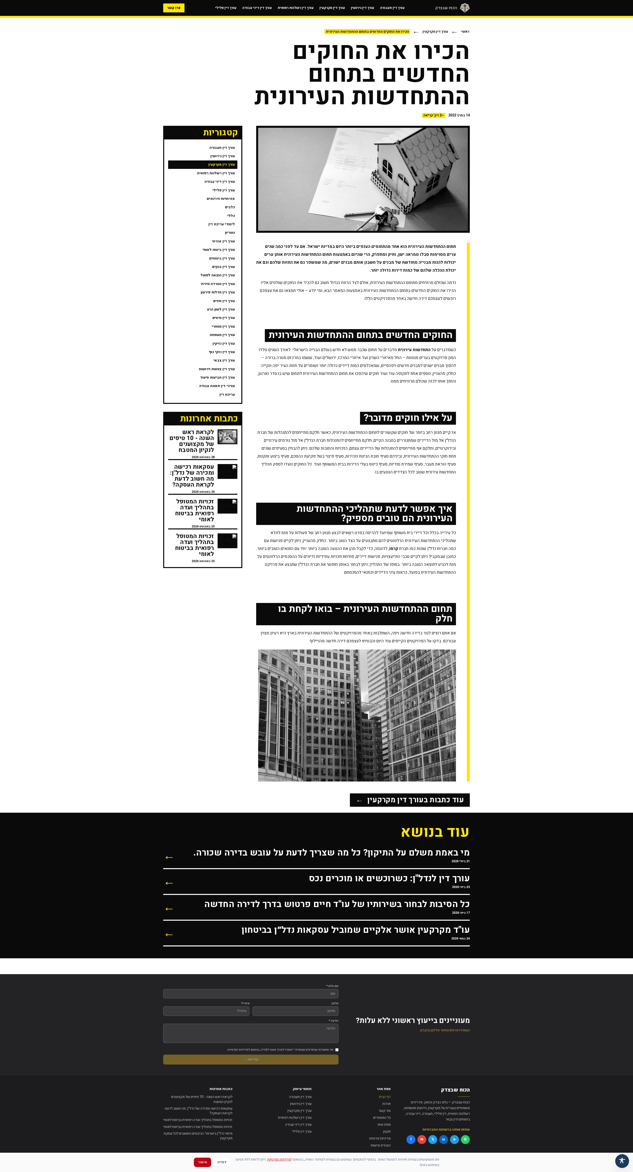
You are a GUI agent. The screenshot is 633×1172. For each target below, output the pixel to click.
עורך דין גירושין (362, 7)
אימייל (245, 1003)
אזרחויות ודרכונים (221, 198)
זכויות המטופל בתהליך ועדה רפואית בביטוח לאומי (197, 1120)
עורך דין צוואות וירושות (217, 369)
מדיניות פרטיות (380, 1138)
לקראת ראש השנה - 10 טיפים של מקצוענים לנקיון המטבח (201, 1099)
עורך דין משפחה (222, 335)
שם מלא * (332, 986)
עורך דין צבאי (224, 360)
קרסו (393, 549)
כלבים (230, 207)
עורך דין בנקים (223, 266)
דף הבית (385, 1096)
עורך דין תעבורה (392, 7)
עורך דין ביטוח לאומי (219, 249)
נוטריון (230, 232)
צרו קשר (174, 7)
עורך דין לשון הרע (221, 309)
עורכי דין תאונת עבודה (217, 386)
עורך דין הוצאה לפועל (218, 275)
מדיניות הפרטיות (279, 1159)
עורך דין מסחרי (223, 326)
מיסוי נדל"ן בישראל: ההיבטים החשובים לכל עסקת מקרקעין (198, 1136)
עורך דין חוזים (224, 301)
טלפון (335, 1003)
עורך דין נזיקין (224, 343)
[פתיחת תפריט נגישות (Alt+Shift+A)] (622, 1161)
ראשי (465, 31)
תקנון (387, 1131)
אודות (386, 1103)
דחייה (221, 1162)
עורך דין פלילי (225, 7)
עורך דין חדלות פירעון (218, 292)
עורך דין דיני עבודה (257, 7)
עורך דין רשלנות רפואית (296, 7)
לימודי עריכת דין (221, 224)
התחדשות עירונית (414, 350)
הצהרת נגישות (381, 1145)
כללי (231, 215)
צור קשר (385, 1110)
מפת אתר (384, 1124)
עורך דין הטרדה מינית (218, 283)
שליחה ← (251, 1059)
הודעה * (334, 1021)
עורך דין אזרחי (223, 241)
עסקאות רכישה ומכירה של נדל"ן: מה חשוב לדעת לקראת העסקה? (198, 1111)
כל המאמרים (382, 1117)
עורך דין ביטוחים (222, 258)
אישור (202, 1162)
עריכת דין (227, 394)
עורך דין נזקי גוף (222, 352)
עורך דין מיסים (223, 317)
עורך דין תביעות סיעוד (217, 377)
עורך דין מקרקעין (332, 7)
